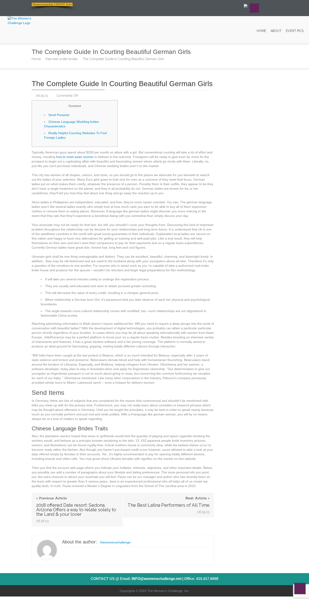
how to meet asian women (75, 157)
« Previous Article (51, 498)
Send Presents (58, 115)
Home (36, 59)
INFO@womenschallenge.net (156, 579)
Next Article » (197, 498)
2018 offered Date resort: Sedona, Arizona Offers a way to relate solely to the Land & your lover (76, 509)
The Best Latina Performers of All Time (168, 505)
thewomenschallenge (115, 542)
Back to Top (300, 588)
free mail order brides (62, 59)
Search (254, 8)
